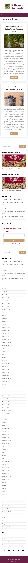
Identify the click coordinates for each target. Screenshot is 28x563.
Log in (3, 536)
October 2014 (5, 473)
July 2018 (4, 384)
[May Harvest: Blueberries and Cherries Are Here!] (14, 98)
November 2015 (6, 434)
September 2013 (6, 512)
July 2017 (4, 416)
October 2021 (5, 306)
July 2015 (4, 446)
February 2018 (5, 396)
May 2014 (4, 488)
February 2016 (5, 428)
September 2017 (6, 410)
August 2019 (5, 345)
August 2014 (5, 479)
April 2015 (4, 455)
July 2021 (4, 312)
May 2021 (4, 315)
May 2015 (4, 452)
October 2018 (5, 375)
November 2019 (6, 336)
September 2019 (6, 342)
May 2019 (4, 354)
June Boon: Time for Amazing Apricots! (12, 199)
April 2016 (4, 422)
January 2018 (5, 399)
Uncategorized (6, 527)
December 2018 (6, 369)
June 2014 (5, 485)
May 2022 (4, 289)
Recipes (4, 524)
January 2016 (5, 431)
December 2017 (6, 402)
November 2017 (6, 405)
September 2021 (6, 309)
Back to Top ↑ (14, 561)
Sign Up (14, 240)
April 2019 (4, 357)
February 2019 (5, 363)
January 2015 (5, 464)
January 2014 (5, 500)
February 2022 (5, 298)
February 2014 (5, 497)
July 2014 (4, 482)
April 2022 (4, 292)
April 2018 (4, 390)
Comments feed (6, 542)
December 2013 (6, 503)
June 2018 (5, 387)
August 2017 (5, 413)
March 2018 (5, 393)
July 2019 (4, 348)
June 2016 (5, 419)
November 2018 (6, 372)
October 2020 (5, 330)
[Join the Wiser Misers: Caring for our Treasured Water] (14, 41)
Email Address (8, 231)
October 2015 (5, 437)
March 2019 (5, 360)
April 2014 (4, 491)
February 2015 (5, 461)
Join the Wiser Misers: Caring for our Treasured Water (14, 29)
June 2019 (5, 351)
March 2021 (5, 321)
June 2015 (5, 449)
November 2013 (6, 506)
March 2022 (5, 295)
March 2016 (5, 425)
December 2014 (6, 467)
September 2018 (6, 378)
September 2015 (6, 440)
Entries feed (5, 539)
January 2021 (5, 324)
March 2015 (5, 458)
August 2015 (5, 443)
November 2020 (6, 327)
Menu (2, 14)
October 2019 (5, 339)
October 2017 (5, 408)
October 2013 (5, 509)
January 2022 (5, 300)
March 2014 (5, 494)
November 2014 (6, 470)
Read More (14, 77)
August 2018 (5, 381)
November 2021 (6, 303)
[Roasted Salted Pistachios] (14, 188)
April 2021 (4, 318)
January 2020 (5, 333)
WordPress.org (6, 545)
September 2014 (6, 476)
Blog (3, 521)
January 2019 (5, 366)
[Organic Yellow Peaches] (14, 166)
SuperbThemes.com (15, 559)
